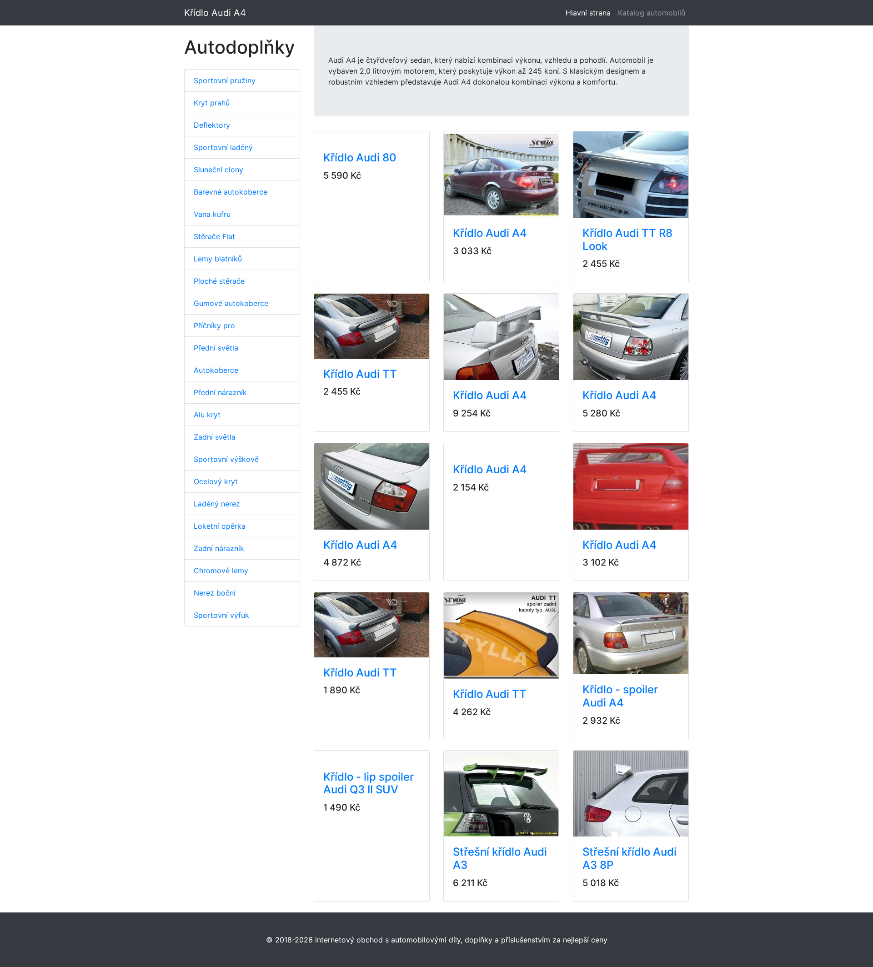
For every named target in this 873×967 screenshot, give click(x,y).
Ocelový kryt (216, 481)
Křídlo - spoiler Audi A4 (620, 696)
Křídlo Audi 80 (359, 157)
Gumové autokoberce (231, 303)
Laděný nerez (217, 503)
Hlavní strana (590, 12)
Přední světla (216, 347)
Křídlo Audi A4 (215, 12)
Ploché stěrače (219, 281)
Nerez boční (215, 592)
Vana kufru (212, 214)
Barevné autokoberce (230, 191)
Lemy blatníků (218, 258)
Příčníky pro (214, 325)
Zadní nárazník (219, 548)
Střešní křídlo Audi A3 (500, 858)
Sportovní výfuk (221, 615)
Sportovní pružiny (225, 80)
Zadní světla (215, 436)
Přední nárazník (220, 392)
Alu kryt (207, 414)
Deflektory (212, 125)
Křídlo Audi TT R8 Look (627, 239)
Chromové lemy (221, 570)
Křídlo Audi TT (360, 374)
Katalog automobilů (651, 12)
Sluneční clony (218, 169)
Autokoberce (216, 370)
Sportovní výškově (226, 459)
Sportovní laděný (223, 147)
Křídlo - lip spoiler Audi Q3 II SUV (368, 783)
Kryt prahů (212, 102)
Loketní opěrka (220, 526)
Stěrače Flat (214, 236)
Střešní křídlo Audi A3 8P (629, 858)
